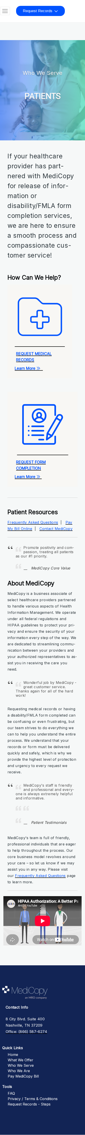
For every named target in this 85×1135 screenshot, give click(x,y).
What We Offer (20, 1060)
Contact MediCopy (56, 528)
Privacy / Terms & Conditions (33, 1098)
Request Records (37, 11)
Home (13, 1054)
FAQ (11, 1093)
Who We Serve (21, 1065)
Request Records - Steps (29, 1104)
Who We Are (19, 1071)
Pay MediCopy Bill (23, 1076)
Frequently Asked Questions (32, 522)
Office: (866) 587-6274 (26, 1031)
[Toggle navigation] (5, 11)
